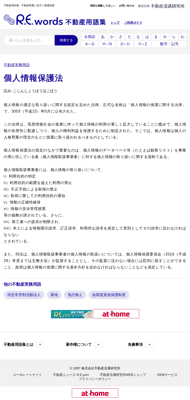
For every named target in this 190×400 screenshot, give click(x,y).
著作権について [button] (83, 344)
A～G (89, 44)
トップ (115, 22)
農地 (54, 295)
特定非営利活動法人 (24, 295)
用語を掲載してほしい (102, 5)
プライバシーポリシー (95, 379)
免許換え (75, 295)
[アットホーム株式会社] (116, 316)
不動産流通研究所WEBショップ (123, 375)
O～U (125, 44)
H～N (107, 44)
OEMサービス (167, 375)
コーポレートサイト (27, 375)
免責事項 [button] (139, 344)
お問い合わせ (126, 5)
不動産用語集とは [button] (23, 344)
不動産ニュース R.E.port (71, 375)
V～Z (143, 44)
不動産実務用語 (17, 65)
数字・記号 (169, 44)
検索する (66, 40)
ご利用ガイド (133, 22)
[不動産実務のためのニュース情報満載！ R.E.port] (71, 316)
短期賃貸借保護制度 (109, 295)
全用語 (89, 37)
